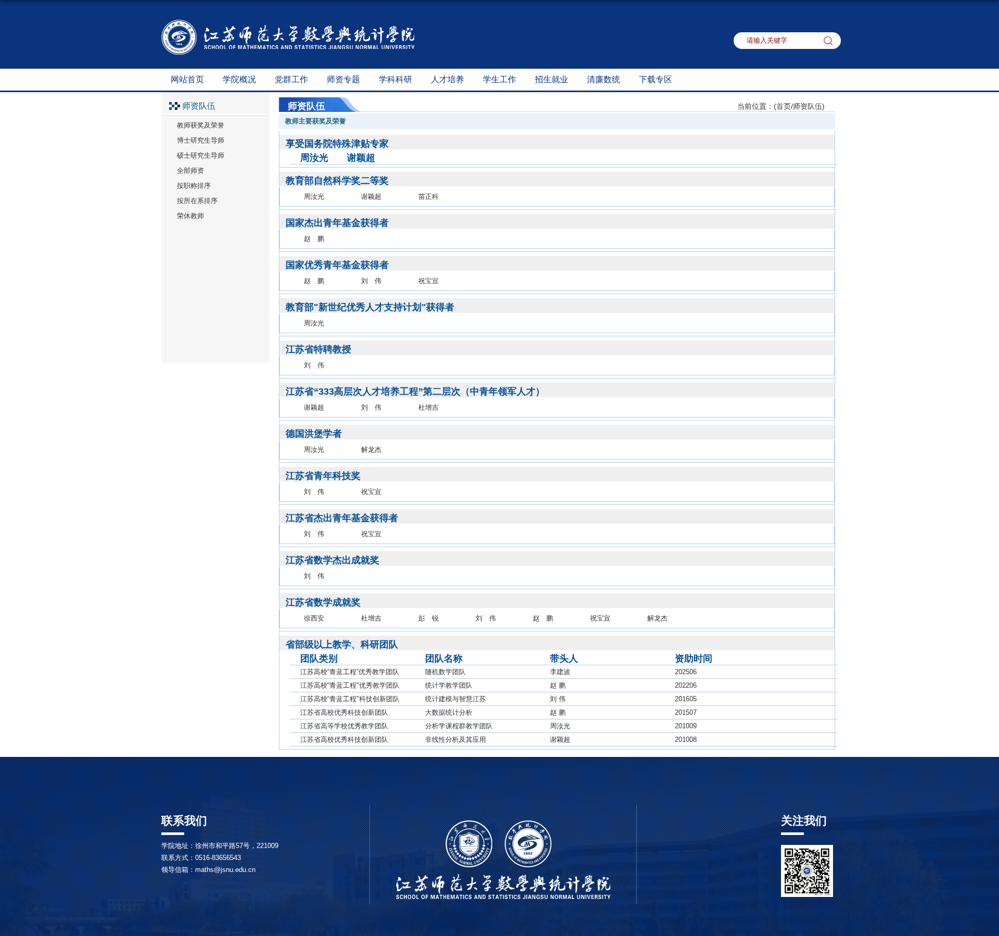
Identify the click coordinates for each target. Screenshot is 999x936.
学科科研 (395, 79)
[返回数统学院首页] (287, 23)
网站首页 (187, 79)
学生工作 (499, 79)
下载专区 (655, 79)
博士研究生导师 (200, 140)
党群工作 (291, 79)
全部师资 (190, 170)
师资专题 (343, 79)
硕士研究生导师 (200, 155)
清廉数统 (603, 79)
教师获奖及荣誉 (200, 125)
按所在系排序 (197, 201)
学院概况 (239, 79)
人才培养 (447, 79)
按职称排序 (194, 185)
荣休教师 (190, 216)
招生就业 (551, 79)
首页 (783, 106)
